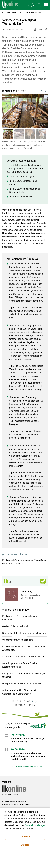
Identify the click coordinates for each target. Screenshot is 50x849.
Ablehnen (25, 836)
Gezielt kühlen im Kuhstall (15, 626)
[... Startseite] (10, 5)
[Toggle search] (39, 5)
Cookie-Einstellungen (35, 825)
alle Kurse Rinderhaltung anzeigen (27, 767)
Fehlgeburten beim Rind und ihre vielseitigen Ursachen (24, 675)
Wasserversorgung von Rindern (17, 639)
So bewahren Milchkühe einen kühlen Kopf (23, 656)
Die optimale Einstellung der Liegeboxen (22, 683)
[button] (46, 4)
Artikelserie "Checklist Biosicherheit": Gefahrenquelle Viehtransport (20, 692)
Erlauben (25, 845)
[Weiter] (42, 111)
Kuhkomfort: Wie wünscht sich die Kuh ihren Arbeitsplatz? (24, 648)
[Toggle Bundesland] (31, 5)
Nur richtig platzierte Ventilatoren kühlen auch (24, 633)
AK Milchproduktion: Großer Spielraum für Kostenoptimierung (22, 665)
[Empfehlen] (40, 29)
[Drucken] (34, 29)
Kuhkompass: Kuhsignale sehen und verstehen (20, 618)
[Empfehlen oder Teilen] (46, 29)
